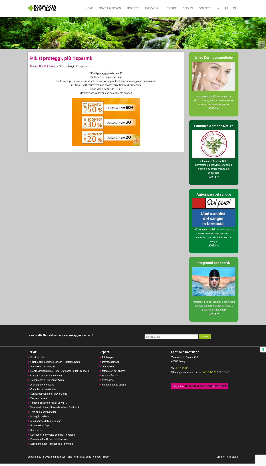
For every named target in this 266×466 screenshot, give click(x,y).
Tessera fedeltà (38, 398)
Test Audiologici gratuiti (43, 412)
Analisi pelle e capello (42, 384)
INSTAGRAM (192, 386)
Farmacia (151, 8)
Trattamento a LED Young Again (47, 380)
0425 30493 (182, 368)
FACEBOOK (206, 386)
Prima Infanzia (110, 375)
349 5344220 (209, 372)
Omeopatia (108, 366)
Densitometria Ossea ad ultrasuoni (49, 439)
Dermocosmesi (110, 361)
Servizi (188, 8)
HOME (89, 8)
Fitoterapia (108, 357)
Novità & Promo (110, 8)
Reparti (172, 8)
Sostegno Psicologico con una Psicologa (52, 434)
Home (33, 66)
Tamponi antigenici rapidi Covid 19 (48, 402)
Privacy (106, 456)
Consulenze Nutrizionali (43, 389)
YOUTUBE (221, 386)
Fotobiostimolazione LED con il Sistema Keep (55, 361)
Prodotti (133, 8)
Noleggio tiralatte (39, 416)
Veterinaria (108, 380)
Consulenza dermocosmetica (46, 375)
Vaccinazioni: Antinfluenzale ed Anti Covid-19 (54, 407)
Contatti (204, 8)
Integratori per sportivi (114, 371)
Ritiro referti (36, 430)
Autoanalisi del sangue (42, 366)
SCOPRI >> (213, 108)
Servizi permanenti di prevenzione (48, 393)
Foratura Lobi (37, 357)
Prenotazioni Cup (39, 425)
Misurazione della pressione (45, 421)
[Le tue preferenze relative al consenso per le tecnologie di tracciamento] (263, 349)
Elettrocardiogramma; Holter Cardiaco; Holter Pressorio (59, 371)
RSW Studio (232, 456)
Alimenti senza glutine (114, 384)
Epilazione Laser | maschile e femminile (51, 443)
